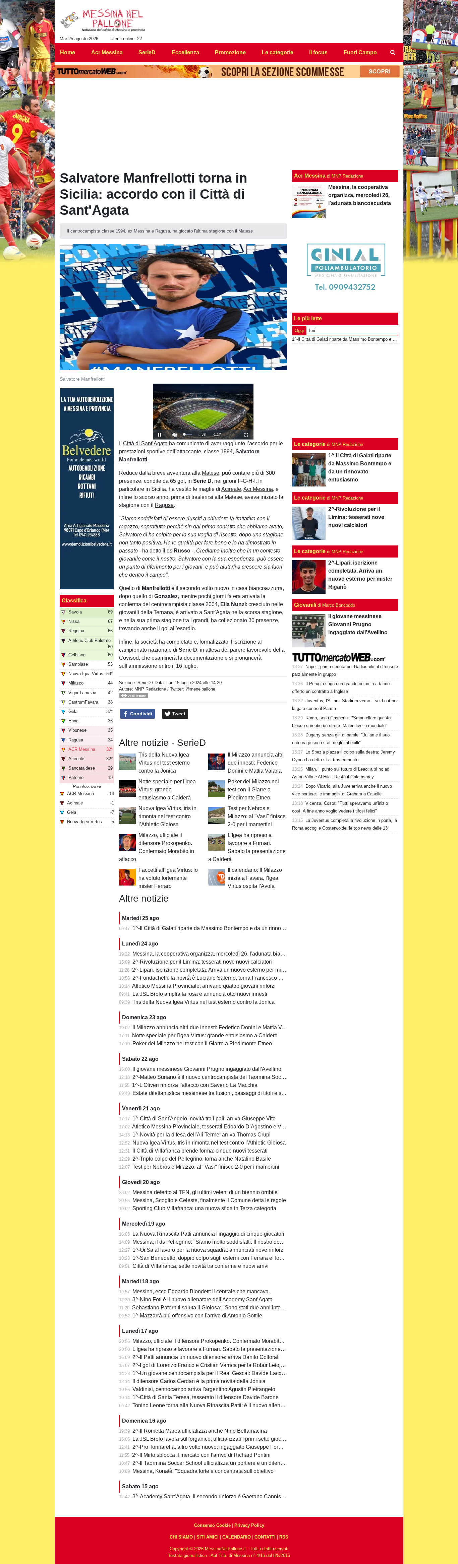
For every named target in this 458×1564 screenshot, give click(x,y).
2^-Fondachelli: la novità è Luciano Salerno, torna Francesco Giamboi (215, 978)
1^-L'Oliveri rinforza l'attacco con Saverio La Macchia (194, 1085)
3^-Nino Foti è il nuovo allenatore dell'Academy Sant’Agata (202, 1299)
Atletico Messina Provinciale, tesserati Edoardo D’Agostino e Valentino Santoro (226, 1126)
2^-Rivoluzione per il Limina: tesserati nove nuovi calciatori (202, 962)
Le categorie (310, 444)
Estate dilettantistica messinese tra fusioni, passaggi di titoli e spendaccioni (221, 1093)
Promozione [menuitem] (230, 52)
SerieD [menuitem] (147, 52)
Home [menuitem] (67, 52)
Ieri (312, 330)
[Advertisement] (345, 391)
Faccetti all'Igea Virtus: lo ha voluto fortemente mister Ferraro (168, 878)
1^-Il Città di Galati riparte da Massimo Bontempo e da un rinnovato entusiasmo (226, 928)
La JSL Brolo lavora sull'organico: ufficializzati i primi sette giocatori (211, 1439)
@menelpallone (200, 689)
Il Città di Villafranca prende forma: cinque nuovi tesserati (200, 1151)
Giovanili (305, 605)
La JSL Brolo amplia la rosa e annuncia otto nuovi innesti (199, 994)
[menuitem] (392, 52)
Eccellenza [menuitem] (185, 52)
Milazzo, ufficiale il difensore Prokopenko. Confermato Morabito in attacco (219, 1341)
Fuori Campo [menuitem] (360, 52)
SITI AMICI (207, 1537)
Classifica (74, 600)
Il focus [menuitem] (318, 52)
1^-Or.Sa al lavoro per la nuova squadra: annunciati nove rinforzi (208, 1250)
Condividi (140, 713)
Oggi (299, 330)
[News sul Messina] (103, 20)
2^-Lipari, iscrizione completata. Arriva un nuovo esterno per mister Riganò (220, 970)
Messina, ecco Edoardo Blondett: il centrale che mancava (200, 1291)
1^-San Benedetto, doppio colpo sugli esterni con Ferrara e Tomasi (211, 1258)
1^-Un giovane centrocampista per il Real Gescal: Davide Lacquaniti (213, 1373)
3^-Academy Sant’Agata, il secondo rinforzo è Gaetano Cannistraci (211, 1496)
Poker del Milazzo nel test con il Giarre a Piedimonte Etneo (253, 789)
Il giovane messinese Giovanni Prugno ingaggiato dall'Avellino (206, 1069)
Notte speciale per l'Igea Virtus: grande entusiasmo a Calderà (167, 789)
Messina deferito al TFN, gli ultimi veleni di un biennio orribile (205, 1192)
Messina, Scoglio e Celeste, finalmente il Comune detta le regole (209, 1200)
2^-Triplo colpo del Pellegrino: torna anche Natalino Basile (201, 1159)
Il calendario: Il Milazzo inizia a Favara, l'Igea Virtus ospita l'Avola (255, 878)
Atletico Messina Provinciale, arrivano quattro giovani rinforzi (204, 986)
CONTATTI (265, 1537)
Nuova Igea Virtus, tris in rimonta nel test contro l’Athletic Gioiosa (167, 816)
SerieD (144, 682)
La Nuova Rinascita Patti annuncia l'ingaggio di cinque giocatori (208, 1234)
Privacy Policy (249, 1525)
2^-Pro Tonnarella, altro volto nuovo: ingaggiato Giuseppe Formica (211, 1447)
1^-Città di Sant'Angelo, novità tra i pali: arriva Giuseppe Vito (204, 1118)
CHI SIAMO (181, 1537)
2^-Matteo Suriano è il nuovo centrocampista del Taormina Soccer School (219, 1077)
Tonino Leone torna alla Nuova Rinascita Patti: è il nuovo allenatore (212, 1405)
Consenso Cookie (212, 1525)
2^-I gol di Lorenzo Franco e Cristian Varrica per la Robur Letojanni (211, 1365)
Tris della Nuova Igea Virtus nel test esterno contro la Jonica (164, 763)
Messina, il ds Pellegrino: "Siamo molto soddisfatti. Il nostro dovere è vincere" (223, 1242)
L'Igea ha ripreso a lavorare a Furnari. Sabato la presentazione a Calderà (218, 1349)
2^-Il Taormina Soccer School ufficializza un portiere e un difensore (211, 1463)
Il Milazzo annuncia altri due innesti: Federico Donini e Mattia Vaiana (256, 763)
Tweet (178, 713)
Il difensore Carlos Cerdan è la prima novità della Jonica (199, 1381)
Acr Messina (310, 176)
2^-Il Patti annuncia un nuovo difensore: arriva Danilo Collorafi (206, 1357)
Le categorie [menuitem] (277, 52)
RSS (283, 1537)
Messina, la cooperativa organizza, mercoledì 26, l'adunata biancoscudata (220, 954)
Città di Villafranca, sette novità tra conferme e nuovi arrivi (200, 1266)
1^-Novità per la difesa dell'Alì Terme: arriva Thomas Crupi (201, 1134)
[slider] (188, 434)
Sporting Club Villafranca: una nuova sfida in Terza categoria (204, 1208)
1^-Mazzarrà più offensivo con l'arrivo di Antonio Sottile (197, 1315)
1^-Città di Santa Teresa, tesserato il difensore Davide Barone (205, 1397)
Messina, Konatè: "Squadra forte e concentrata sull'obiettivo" (204, 1471)
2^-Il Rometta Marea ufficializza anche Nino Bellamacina (199, 1431)
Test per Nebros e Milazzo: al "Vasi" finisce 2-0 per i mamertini (257, 816)
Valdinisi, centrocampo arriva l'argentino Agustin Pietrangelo (203, 1389)
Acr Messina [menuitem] (107, 52)
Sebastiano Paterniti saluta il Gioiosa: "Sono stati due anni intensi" (211, 1307)
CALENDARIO (236, 1537)
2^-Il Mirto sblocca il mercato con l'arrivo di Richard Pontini (201, 1455)
